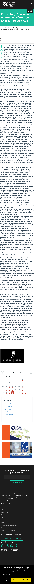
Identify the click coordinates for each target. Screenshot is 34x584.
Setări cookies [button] (6, 580)
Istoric (2, 517)
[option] (12, 356)
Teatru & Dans (9, 414)
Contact (3, 528)
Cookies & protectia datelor (8, 530)
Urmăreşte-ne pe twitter (12, 538)
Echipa (3, 509)
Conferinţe (8, 409)
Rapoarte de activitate (6, 514)
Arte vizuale (8, 406)
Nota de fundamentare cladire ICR (10, 525)
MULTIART (8, 420)
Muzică (7, 412)
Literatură (8, 404)
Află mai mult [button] (7, 574)
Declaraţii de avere (6, 520)
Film (6, 417)
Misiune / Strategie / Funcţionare (10, 507)
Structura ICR (4, 512)
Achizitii (3, 522)
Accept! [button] (25, 580)
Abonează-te (17, 482)
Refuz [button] (14, 580)
